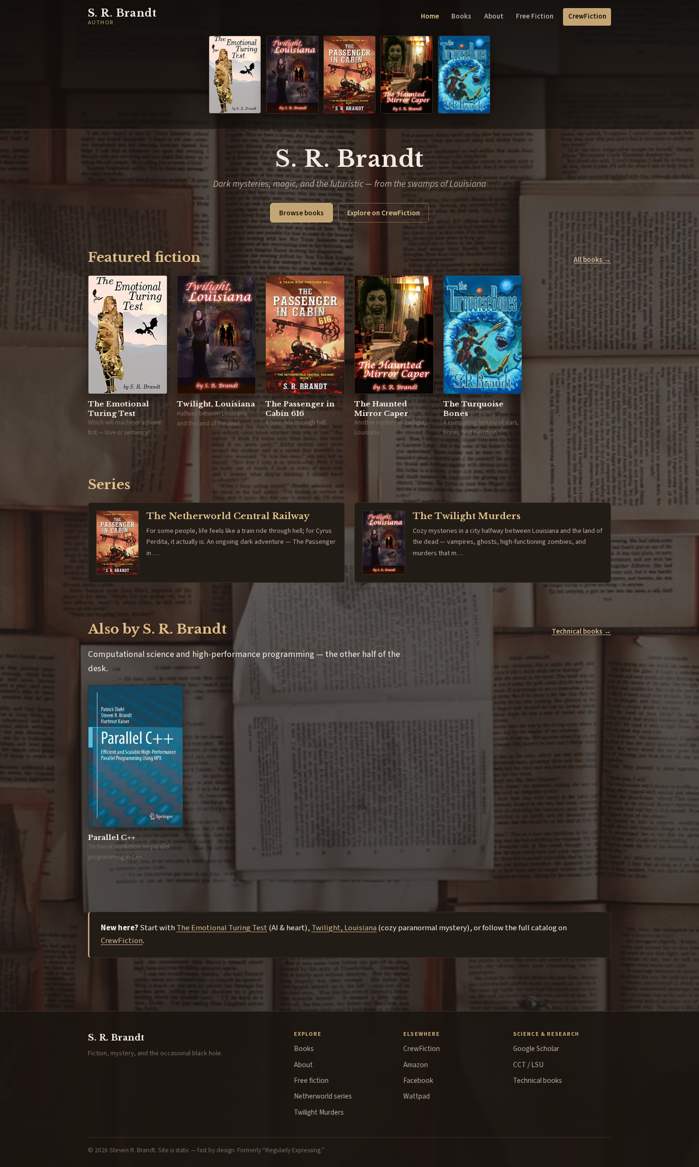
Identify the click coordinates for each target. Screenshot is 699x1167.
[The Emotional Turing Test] (235, 75)
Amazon (415, 1065)
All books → (592, 259)
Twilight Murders (319, 1112)
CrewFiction (587, 16)
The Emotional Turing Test (221, 928)
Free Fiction (534, 16)
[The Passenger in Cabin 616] (349, 75)
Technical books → (581, 631)
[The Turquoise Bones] (464, 75)
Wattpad (416, 1096)
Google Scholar (536, 1048)
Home (430, 16)
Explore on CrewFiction (383, 213)
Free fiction (311, 1080)
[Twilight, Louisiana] (292, 75)
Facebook (418, 1080)
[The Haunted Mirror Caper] (406, 75)
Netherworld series (323, 1096)
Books (461, 16)
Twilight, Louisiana (344, 928)
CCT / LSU (528, 1065)
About (494, 16)
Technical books (537, 1080)
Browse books (301, 213)
